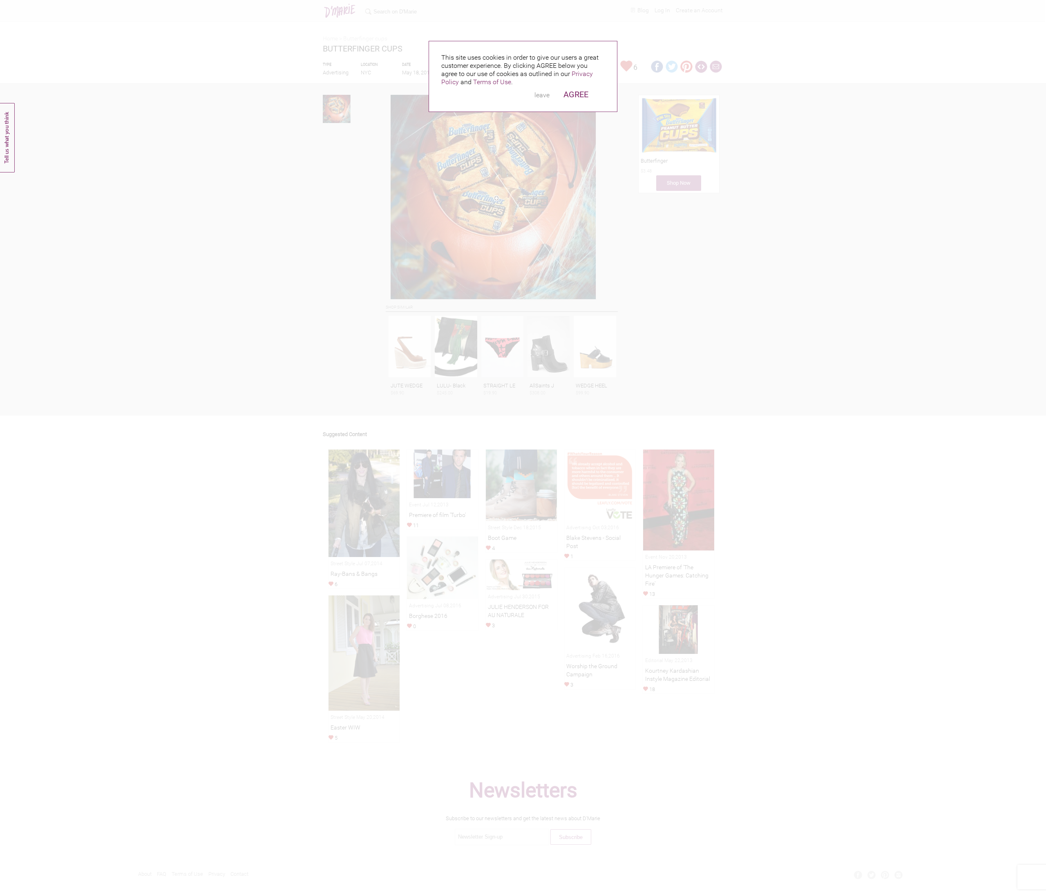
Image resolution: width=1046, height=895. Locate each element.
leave (542, 95)
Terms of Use (492, 82)
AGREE (575, 94)
